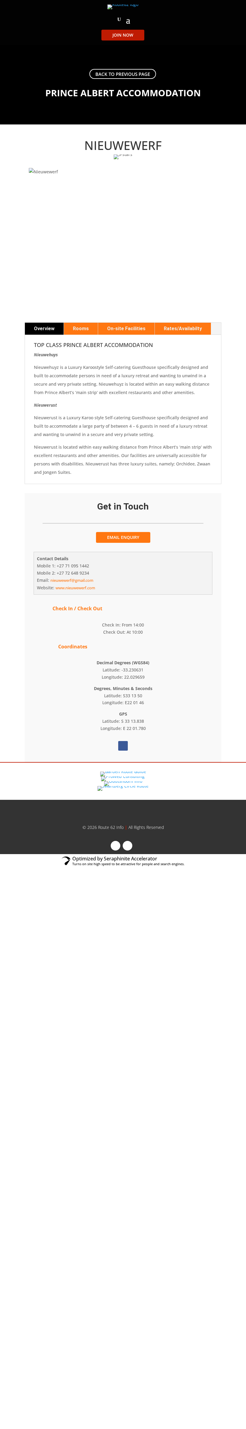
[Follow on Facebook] (123, 746)
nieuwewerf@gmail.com (71, 580)
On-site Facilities (126, 328)
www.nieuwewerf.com (75, 587)
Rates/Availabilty (183, 328)
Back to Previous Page (122, 74)
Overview (44, 328)
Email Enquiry (123, 537)
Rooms (81, 328)
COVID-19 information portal (124, 808)
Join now (122, 35)
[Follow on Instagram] (127, 846)
